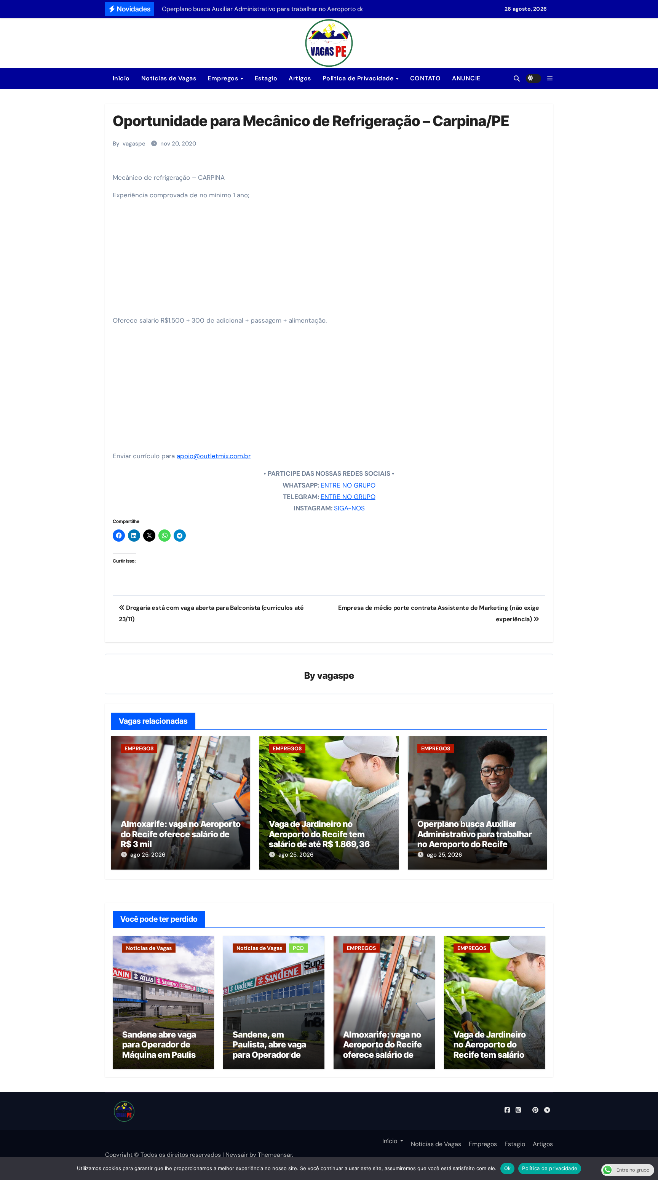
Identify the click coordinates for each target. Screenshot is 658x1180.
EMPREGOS (139, 748)
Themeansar (275, 1155)
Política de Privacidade (359, 78)
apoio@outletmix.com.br (214, 456)
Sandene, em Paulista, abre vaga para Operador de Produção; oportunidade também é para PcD (270, 1060)
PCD (298, 948)
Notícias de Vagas (168, 78)
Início (120, 78)
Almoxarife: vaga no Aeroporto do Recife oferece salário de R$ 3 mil (181, 834)
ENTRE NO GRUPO (348, 485)
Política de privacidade (549, 1168)
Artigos (300, 78)
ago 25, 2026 (147, 855)
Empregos (224, 78)
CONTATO (425, 78)
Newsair (236, 1155)
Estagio (266, 78)
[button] (550, 78)
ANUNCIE (466, 78)
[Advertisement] (330, 260)
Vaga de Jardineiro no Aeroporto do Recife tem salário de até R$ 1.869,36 (319, 834)
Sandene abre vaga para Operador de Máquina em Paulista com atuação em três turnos (163, 1055)
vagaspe (134, 143)
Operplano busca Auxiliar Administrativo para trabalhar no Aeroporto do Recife (474, 834)
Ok (507, 1168)
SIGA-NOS (349, 508)
